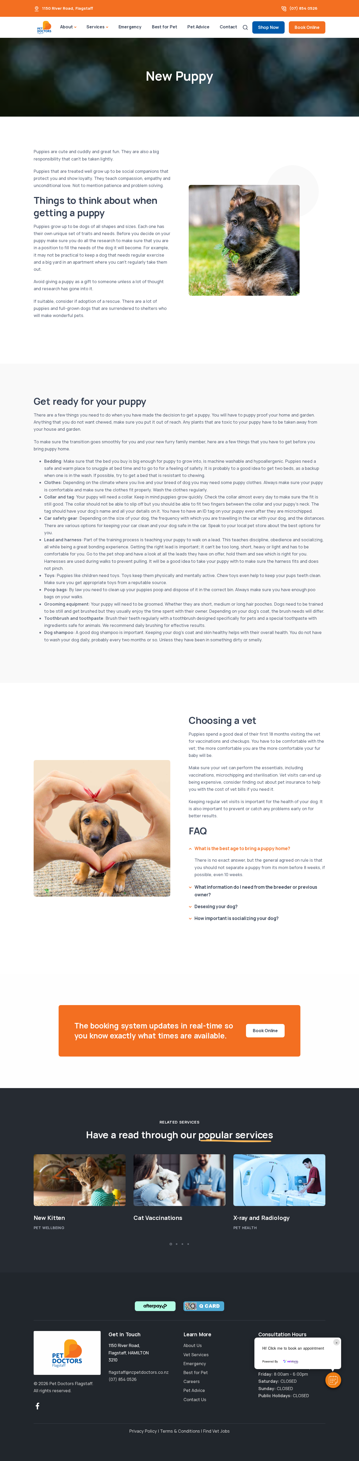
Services (95, 27)
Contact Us (194, 1399)
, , (129, 1353)
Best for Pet (164, 27)
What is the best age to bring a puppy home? (242, 848)
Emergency (130, 27)
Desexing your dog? (216, 906)
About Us (192, 1345)
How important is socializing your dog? (236, 918)
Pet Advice (198, 27)
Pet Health (245, 1227)
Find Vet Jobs (216, 1431)
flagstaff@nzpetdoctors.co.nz (139, 1372)
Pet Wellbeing (49, 1227)
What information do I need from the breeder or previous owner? (255, 891)
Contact (228, 27)
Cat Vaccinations (158, 1218)
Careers (191, 1381)
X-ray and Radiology (261, 1218)
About (66, 27)
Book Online (307, 27)
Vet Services (196, 1354)
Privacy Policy (143, 1431)
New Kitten (49, 1218)
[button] (333, 1380)
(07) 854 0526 (303, 8)
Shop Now (268, 27)
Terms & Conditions (180, 1431)
